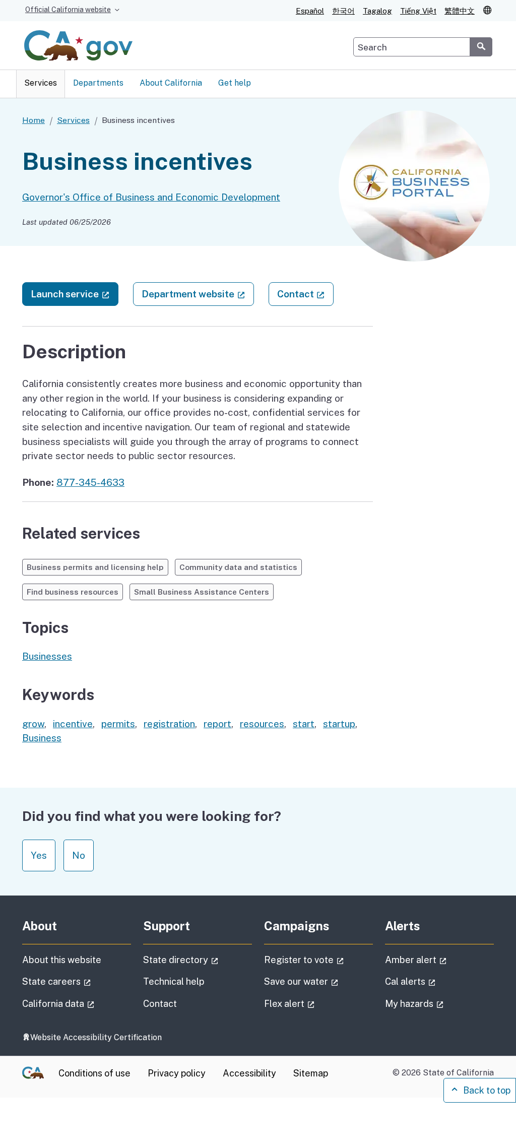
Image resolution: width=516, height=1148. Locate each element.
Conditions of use (94, 1073)
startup (339, 723)
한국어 (343, 11)
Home (33, 120)
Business (41, 737)
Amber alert (439, 959)
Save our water (318, 981)
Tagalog (377, 11)
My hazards (439, 1003)
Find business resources (72, 591)
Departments (98, 83)
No (78, 855)
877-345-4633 (90, 482)
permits (118, 723)
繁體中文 (459, 11)
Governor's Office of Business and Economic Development (151, 197)
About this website (61, 959)
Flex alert (317, 1003)
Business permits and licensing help (95, 566)
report (217, 723)
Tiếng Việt (418, 11)
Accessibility (249, 1073)
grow (33, 723)
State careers (76, 981)
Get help (234, 83)
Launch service (74, 293)
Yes (39, 855)
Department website (198, 293)
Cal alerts (438, 981)
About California (171, 83)
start (303, 723)
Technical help (174, 981)
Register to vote (318, 959)
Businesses (47, 656)
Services (40, 83)
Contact (305, 293)
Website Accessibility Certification (96, 1037)
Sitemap (310, 1073)
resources (262, 723)
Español (310, 11)
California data (76, 1003)
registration (169, 723)
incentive (73, 723)
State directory (197, 959)
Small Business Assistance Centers (201, 591)
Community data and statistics (238, 566)
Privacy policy (177, 1073)
